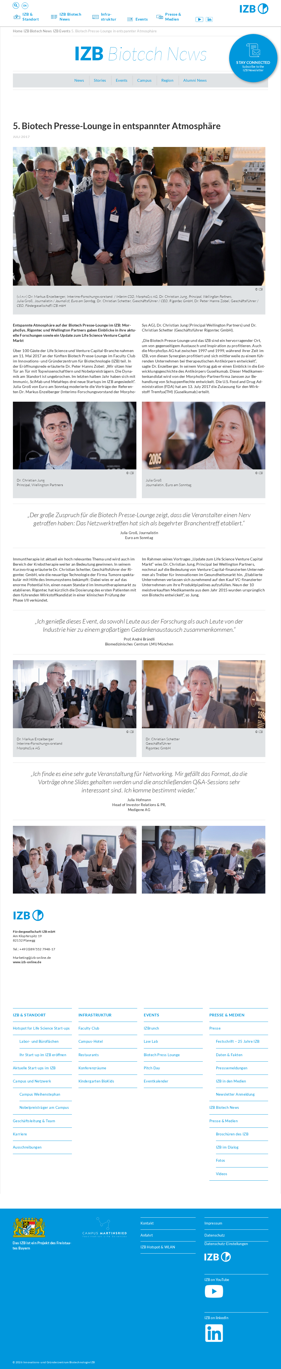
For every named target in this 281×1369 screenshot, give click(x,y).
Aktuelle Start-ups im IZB (34, 1068)
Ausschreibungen (27, 1147)
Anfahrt (146, 1235)
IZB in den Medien (231, 1081)
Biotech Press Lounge (162, 1055)
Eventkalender (156, 1081)
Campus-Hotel (90, 1041)
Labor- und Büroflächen (39, 1041)
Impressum (213, 1223)
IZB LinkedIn (209, 19)
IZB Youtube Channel (199, 19)
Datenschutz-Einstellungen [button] (226, 1244)
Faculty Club (88, 1028)
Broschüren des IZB (232, 1134)
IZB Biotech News (70, 17)
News (79, 80)
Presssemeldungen (232, 1068)
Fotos (220, 1160)
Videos (221, 1174)
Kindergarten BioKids (96, 1081)
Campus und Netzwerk (32, 1081)
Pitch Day (152, 1068)
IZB (140, 53)
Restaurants (88, 1055)
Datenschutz (214, 1235)
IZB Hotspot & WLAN (157, 1247)
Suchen (98, 12)
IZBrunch (151, 1028)
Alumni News (195, 80)
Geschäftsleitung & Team (34, 1121)
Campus (144, 80)
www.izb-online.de (27, 962)
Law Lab (151, 1041)
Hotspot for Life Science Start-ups (41, 1028)
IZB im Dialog (227, 1147)
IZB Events (62, 31)
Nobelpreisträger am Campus (44, 1107)
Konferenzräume (92, 1068)
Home (18, 31)
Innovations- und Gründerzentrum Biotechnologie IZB (59, 1362)
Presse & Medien (173, 17)
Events (142, 19)
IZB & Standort (31, 17)
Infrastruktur (109, 17)
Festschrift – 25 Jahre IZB (238, 1041)
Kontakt (147, 1223)
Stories (100, 80)
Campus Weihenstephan (39, 1094)
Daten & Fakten (229, 1055)
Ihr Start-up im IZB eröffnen (42, 1055)
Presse (215, 1028)
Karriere (20, 1134)
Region (167, 80)
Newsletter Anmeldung (235, 1094)
